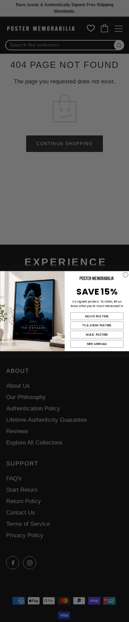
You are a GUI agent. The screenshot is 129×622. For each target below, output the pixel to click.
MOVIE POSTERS (97, 316)
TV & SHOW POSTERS (96, 325)
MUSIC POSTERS (97, 335)
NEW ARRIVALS (97, 343)
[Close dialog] (125, 274)
